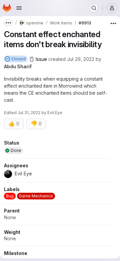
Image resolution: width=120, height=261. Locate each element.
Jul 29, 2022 (80, 59)
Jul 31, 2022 (29, 112)
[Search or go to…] (94, 8)
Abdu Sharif (18, 66)
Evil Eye (54, 112)
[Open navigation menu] (19, 8)
